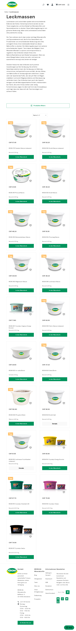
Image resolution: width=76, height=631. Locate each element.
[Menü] (68, 5)
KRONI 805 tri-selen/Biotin (17, 370)
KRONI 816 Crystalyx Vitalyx (50, 504)
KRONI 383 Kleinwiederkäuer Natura (19, 237)
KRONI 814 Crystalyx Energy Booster (53, 459)
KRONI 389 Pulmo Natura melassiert (53, 326)
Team (36, 582)
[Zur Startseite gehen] (10, 5)
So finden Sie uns (25, 623)
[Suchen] (43, 5)
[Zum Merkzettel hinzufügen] (30, 136)
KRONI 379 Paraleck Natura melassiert (20, 148)
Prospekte (37, 599)
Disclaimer (48, 586)
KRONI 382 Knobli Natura (49, 193)
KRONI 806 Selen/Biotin (49, 370)
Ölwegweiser (38, 579)
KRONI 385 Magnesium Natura (18, 281)
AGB (46, 582)
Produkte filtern (39, 106)
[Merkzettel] (48, 5)
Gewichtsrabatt (50, 593)
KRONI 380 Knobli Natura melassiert (53, 148)
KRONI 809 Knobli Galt (49, 415)
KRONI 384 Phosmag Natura (50, 237)
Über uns (37, 586)
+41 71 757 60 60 (25, 602)
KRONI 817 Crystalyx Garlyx (17, 548)
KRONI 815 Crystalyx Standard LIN (19, 504)
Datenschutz (49, 589)
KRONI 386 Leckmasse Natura (51, 281)
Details (54, 424)
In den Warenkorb (21, 157)
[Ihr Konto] (52, 5)
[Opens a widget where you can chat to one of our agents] (69, 627)
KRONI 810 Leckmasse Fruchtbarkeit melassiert (19, 460)
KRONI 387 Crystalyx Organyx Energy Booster (20, 327)
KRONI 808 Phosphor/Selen (17, 415)
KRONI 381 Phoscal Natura (16, 193)
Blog (35, 575)
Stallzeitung (37, 595)
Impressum (48, 579)
